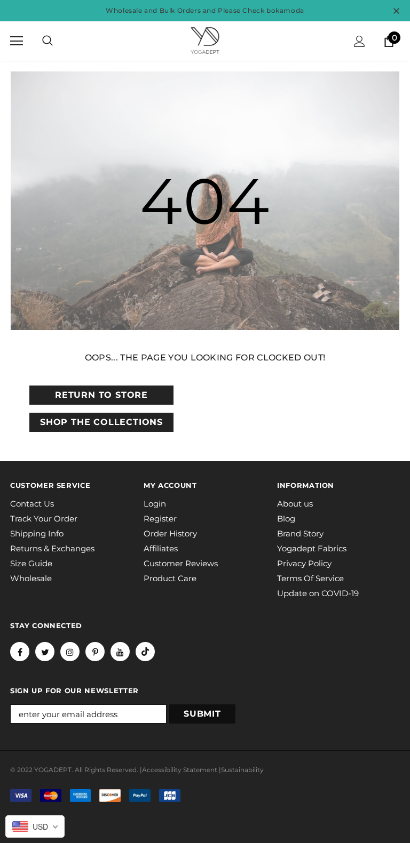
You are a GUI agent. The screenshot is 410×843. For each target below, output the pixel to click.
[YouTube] (120, 651)
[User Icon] (359, 41)
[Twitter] (44, 651)
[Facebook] (19, 651)
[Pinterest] (95, 651)
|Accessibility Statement (178, 770)
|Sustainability (241, 770)
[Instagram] (70, 651)
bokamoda (285, 10)
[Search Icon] (47, 41)
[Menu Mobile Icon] (16, 41)
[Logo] (205, 40)
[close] (396, 10)
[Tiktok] (145, 651)
